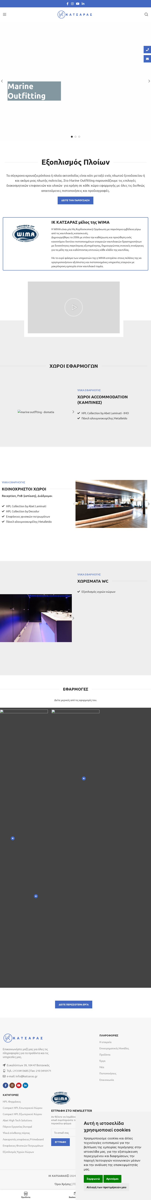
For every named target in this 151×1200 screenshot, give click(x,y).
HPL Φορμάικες (12, 1101)
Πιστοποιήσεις (107, 1073)
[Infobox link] (73, 1116)
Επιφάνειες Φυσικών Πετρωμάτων (23, 1145)
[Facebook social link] (67, 3)
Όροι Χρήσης (63, 1184)
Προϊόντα (104, 1054)
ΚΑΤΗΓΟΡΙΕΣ (11, 1095)
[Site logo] (75, 14)
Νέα (101, 1067)
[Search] (146, 14)
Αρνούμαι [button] (112, 1178)
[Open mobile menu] (4, 14)
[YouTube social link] (77, 3)
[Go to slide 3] (79, 137)
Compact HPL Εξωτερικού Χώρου (22, 1114)
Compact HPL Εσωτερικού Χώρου (22, 1107)
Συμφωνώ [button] (93, 1178)
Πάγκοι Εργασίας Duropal (17, 1126)
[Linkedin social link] (83, 3)
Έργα (102, 1060)
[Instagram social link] (72, 3)
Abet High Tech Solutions (17, 1120)
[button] (73, 307)
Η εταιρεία (105, 1042)
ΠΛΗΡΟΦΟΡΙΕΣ (108, 1035)
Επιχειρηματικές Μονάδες (114, 1048)
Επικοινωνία (106, 1079)
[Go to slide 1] (72, 137)
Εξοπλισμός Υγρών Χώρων (18, 1151)
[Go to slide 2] (75, 137)
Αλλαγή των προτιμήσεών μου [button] (106, 1187)
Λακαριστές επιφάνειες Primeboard (23, 1139)
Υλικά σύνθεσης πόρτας (16, 1132)
